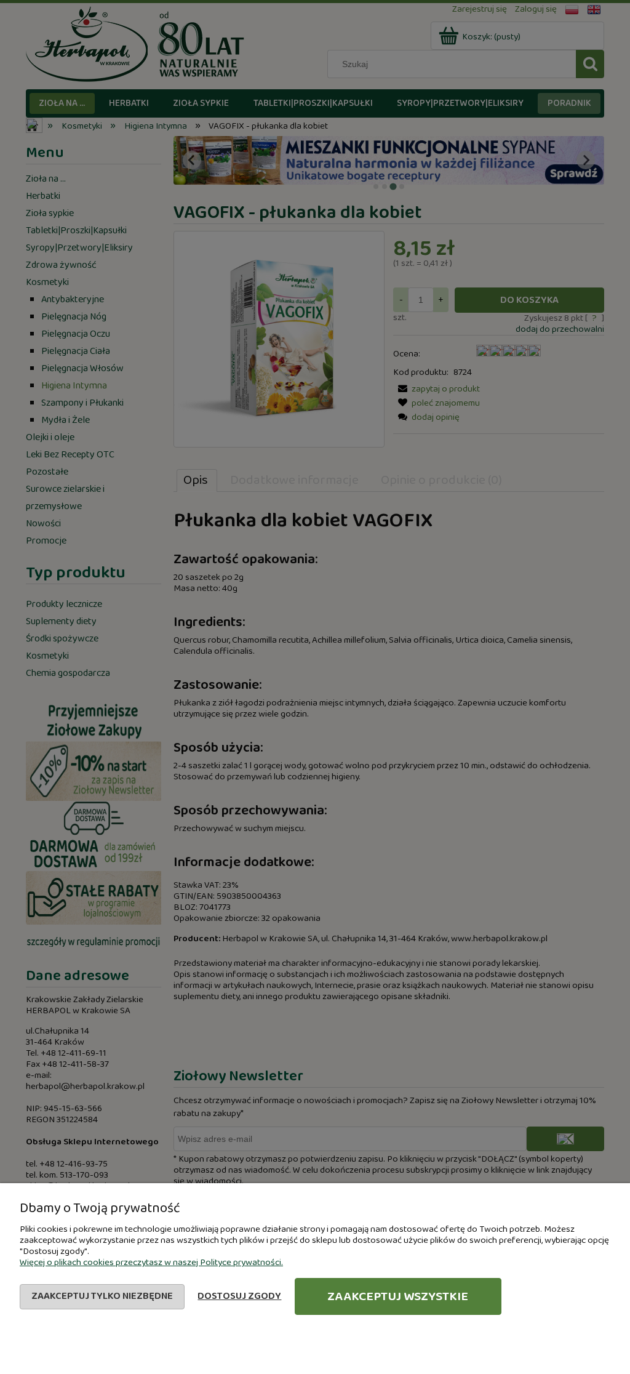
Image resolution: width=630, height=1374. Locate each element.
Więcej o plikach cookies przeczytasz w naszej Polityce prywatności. (151, 1262)
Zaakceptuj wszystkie (397, 1296)
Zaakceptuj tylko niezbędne (102, 1296)
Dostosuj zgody (239, 1296)
